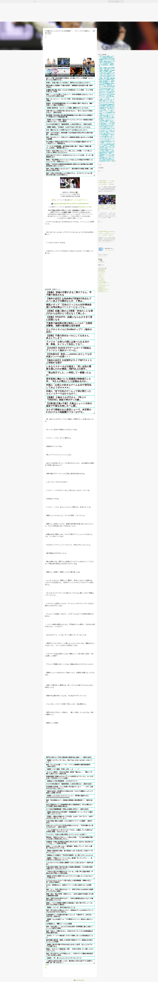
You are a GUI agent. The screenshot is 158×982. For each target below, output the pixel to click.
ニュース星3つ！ (101, 279)
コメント (102, 261)
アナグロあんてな (101, 271)
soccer (46, 964)
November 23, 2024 (85, 207)
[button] (45, 37)
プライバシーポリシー (102, 256)
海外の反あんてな (101, 287)
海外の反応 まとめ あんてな (103, 289)
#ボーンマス (73, 200)
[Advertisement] (37, 8)
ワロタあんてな (101, 286)
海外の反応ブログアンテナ (103, 291)
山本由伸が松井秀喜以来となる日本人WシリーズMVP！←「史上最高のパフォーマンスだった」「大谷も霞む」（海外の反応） (107, 233)
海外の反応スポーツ (109, 248)
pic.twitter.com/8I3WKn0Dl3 (79, 203)
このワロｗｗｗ (101, 274)
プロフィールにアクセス (109, 250)
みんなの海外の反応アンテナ (104, 282)
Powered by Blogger (79, 980)
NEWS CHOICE (101, 270)
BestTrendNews (101, 269)
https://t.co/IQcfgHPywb (61, 203)
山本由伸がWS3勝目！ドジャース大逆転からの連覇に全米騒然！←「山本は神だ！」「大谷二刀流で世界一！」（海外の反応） (106, 182)
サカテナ (100, 275)
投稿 (101, 260)
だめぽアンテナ (101, 276)
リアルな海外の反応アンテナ (104, 285)
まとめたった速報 (101, 281)
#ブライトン (84, 200)
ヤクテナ (100, 284)
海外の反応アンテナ (102, 290)
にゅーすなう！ (101, 278)
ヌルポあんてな (101, 280)
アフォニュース (101, 273)
